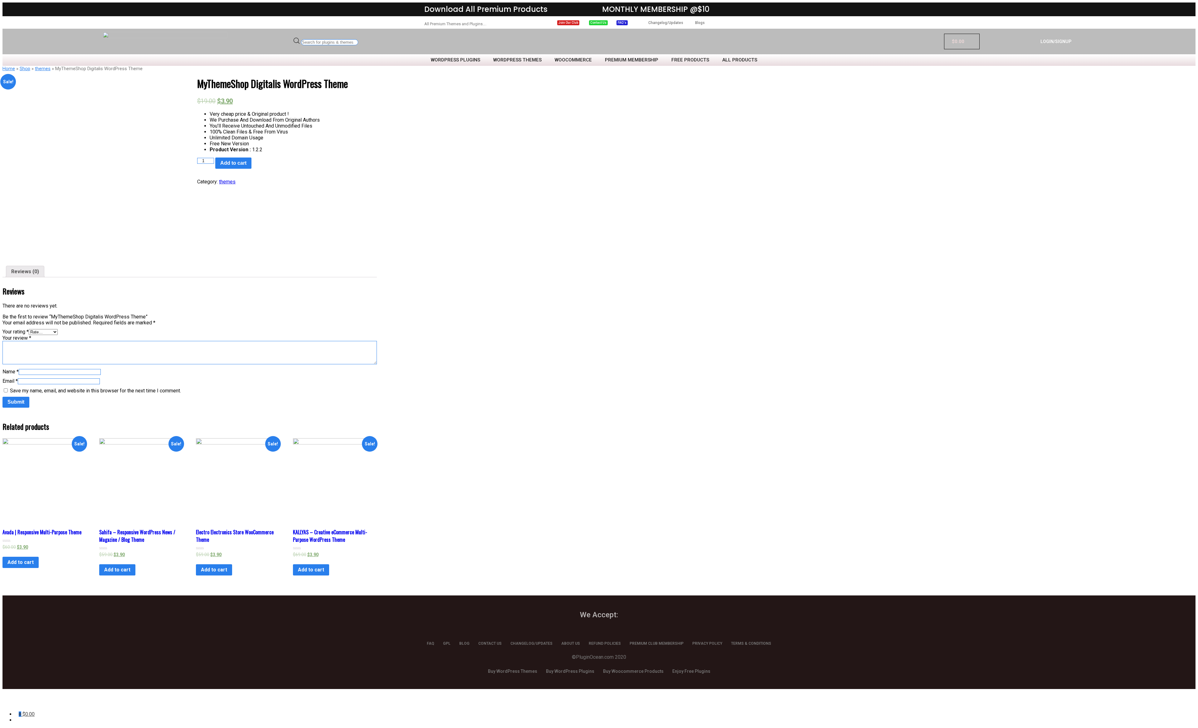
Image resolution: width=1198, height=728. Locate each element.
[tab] (25, 271)
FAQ (430, 643)
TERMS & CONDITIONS (751, 643)
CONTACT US (490, 643)
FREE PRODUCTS (690, 60)
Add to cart (233, 163)
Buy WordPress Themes (512, 671)
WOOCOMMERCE (573, 60)
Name (10, 372)
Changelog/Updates (665, 23)
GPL (446, 643)
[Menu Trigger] (70, 702)
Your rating (15, 332)
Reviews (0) (25, 271)
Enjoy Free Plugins (691, 671)
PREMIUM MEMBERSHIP (631, 60)
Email (10, 381)
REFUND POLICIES (605, 643)
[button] (568, 22)
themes (43, 68)
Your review (16, 338)
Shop (25, 68)
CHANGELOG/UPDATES (531, 643)
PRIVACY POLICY (707, 643)
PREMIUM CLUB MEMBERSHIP (657, 643)
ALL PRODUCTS (739, 60)
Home (8, 68)
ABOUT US (570, 643)
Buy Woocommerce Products (633, 671)
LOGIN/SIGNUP (1055, 41)
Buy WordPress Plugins (570, 671)
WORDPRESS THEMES (517, 60)
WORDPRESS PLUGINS (455, 60)
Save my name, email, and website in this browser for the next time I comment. (95, 391)
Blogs (700, 23)
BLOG (464, 643)
